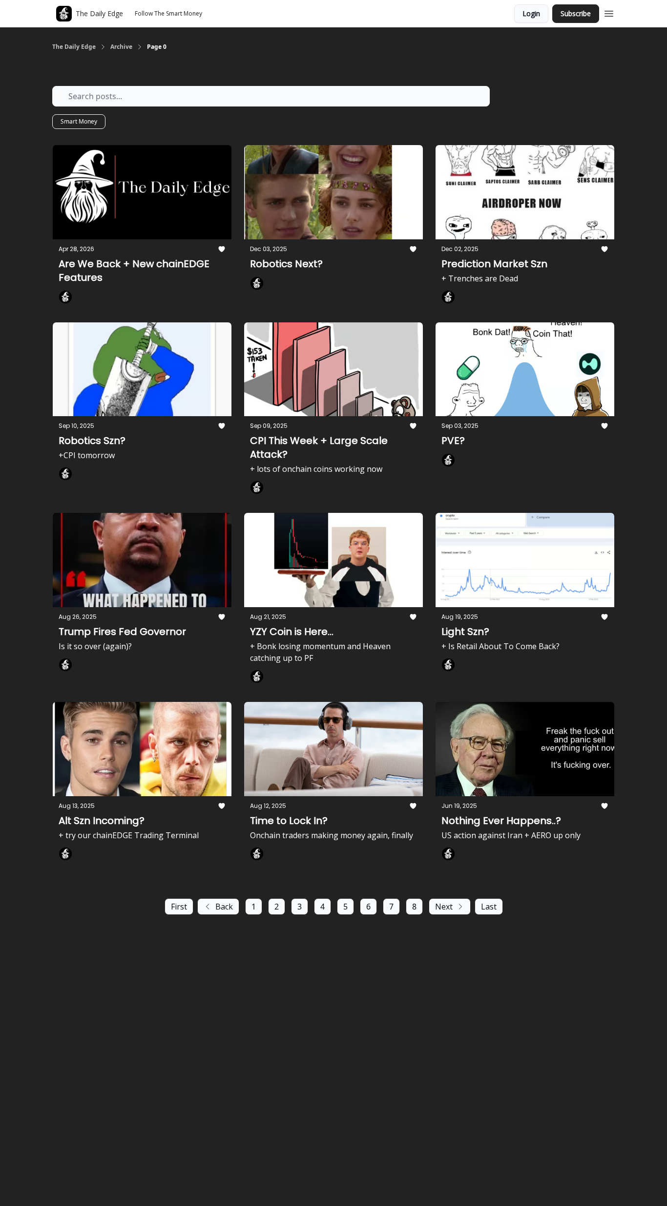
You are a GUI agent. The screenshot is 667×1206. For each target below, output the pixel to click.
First (179, 906)
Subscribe (576, 13)
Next (444, 906)
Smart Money (79, 121)
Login (531, 13)
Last (489, 906)
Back (224, 906)
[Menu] (609, 12)
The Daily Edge (74, 47)
